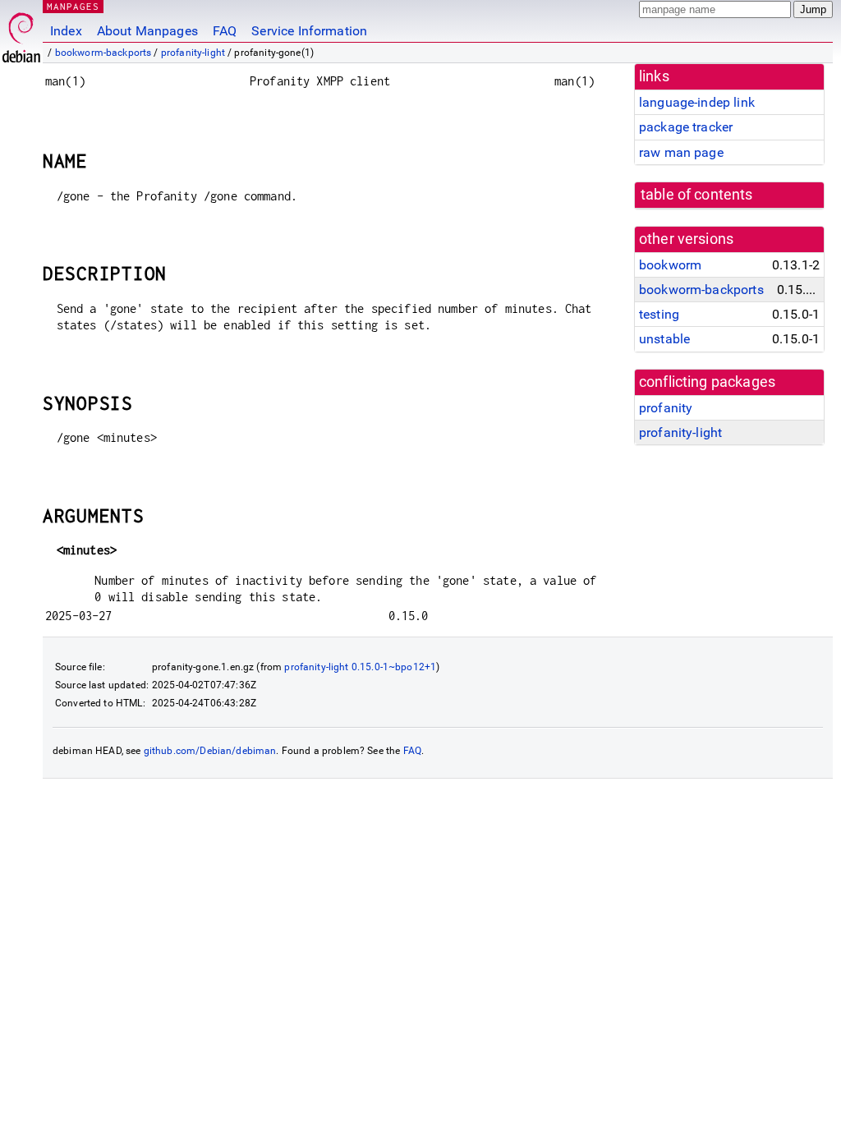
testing (659, 314)
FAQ (225, 31)
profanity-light (193, 52)
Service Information (309, 31)
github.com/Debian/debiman (210, 750)
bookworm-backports (103, 52)
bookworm (670, 265)
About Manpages (147, 31)
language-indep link (697, 102)
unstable (664, 339)
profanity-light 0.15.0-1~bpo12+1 (360, 667)
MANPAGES (73, 6)
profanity (665, 408)
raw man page (681, 152)
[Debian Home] (21, 33)
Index (66, 31)
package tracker (686, 127)
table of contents (697, 194)
